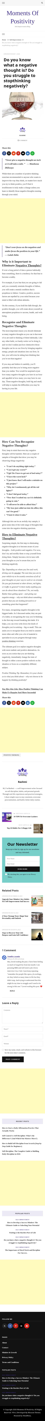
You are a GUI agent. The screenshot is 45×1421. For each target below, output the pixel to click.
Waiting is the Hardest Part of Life (22, 1233)
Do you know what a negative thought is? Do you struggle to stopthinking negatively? (22, 1241)
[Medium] (21, 1325)
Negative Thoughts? (28, 265)
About (4, 1343)
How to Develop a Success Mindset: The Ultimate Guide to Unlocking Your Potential (22, 1224)
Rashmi (22, 135)
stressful (17, 573)
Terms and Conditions (10, 1362)
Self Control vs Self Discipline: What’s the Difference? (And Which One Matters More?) (19, 1137)
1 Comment (23, 140)
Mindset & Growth (9, 1353)
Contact (5, 1348)
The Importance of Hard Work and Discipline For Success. (22, 1251)
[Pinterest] (15, 1325)
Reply (12, 991)
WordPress (27, 1416)
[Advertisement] (22, 220)
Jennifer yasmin (13, 956)
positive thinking (9, 641)
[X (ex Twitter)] (4, 1325)
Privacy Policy (7, 1357)
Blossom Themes (34, 1413)
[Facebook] (10, 1325)
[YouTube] (26, 1325)
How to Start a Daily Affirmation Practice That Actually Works (20, 1129)
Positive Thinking (11, 755)
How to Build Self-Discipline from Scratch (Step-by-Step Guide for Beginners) (22, 1144)
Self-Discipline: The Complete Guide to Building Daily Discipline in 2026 (20, 1152)
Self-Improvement (22, 1219)
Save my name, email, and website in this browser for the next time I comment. (23, 1051)
